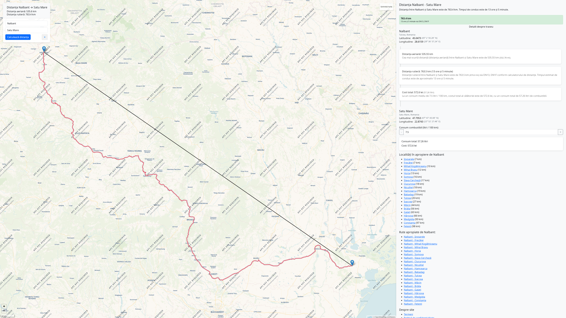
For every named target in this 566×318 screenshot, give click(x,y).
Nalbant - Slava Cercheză (417, 258)
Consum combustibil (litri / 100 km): (419, 127)
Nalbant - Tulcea (413, 275)
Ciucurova (409, 184)
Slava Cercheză (412, 180)
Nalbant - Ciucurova (415, 261)
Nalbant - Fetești (413, 303)
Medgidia (409, 219)
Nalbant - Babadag (414, 272)
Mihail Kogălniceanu (415, 166)
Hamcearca (410, 191)
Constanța (409, 222)
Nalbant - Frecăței (413, 240)
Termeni (408, 314)
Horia (407, 173)
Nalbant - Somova (414, 254)
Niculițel (408, 187)
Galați (407, 212)
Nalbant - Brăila (412, 286)
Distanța (12, 7)
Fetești (407, 226)
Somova (408, 176)
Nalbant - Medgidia (414, 296)
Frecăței (408, 162)
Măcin (407, 205)
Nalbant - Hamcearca (415, 268)
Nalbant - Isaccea (413, 279)
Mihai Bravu (410, 169)
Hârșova (408, 215)
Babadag (409, 194)
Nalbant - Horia (412, 250)
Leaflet (369, 317)
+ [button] (4, 306)
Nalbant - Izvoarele (414, 236)
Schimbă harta (386, 6)
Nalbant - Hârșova (414, 293)
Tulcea (407, 198)
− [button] (4, 311)
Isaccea (408, 201)
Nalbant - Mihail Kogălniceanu (420, 243)
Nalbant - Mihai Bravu (416, 247)
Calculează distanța (18, 37)
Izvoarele (409, 159)
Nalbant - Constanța (415, 300)
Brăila (407, 208)
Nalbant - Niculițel (414, 265)
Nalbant (24, 7)
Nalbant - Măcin (412, 282)
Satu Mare (40, 7)
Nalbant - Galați (412, 289)
